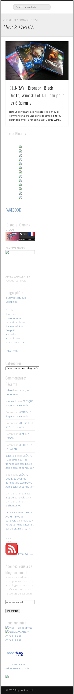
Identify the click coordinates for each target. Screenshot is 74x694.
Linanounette (13, 318)
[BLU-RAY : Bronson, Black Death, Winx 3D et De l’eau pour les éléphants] (37, 60)
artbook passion (15, 338)
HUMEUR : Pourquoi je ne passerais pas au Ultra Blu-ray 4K (20, 524)
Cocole (9, 310)
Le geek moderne (15, 322)
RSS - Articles (25, 554)
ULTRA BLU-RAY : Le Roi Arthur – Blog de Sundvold (19, 516)
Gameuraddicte (14, 326)
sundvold (11, 401)
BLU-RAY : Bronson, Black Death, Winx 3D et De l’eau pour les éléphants (36, 95)
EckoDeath (12, 351)
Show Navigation (59, 34)
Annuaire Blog (13, 635)
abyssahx (11, 334)
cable (9, 390)
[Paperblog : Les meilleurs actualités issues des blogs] (15, 656)
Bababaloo (12, 301)
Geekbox (11, 314)
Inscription (12, 610)
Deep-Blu (11, 330)
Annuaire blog (13, 639)
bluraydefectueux (16, 297)
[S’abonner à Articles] (12, 554)
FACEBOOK (13, 210)
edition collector (15, 342)
